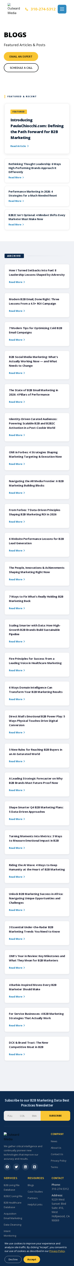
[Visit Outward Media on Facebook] (7, 1166)
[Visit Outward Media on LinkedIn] (25, 1166)
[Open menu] (62, 9)
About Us (56, 1147)
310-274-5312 (43, 9)
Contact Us (57, 1154)
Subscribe (55, 1115)
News (54, 1141)
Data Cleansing (12, 1224)
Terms (54, 1167)
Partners (33, 1198)
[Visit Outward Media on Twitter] (16, 1166)
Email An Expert (20, 56)
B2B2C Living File (13, 1196)
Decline (13, 1259)
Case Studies (35, 1191)
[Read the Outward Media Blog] (34, 1166)
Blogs (31, 1185)
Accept (31, 1259)
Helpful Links (35, 1204)
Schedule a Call (21, 67)
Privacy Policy (58, 1160)
